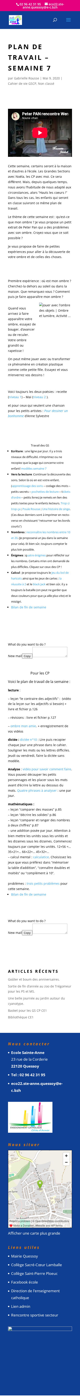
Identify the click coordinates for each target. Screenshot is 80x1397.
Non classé (46, 83)
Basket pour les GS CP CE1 (27, 1010)
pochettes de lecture (45, 492)
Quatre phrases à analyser (37, 790)
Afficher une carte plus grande (34, 1233)
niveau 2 (39, 397)
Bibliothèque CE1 (21, 1017)
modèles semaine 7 (33, 468)
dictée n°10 (28, 739)
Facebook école (24, 1282)
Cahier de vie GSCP (22, 83)
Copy (27, 656)
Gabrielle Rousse (26, 78)
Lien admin (20, 1306)
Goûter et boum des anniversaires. (34, 979)
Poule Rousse (31, 509)
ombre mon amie (23, 726)
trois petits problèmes (43, 883)
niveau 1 (15, 397)
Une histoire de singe (56, 509)
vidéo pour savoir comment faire (47, 769)
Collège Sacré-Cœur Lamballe (36, 1264)
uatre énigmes (36, 555)
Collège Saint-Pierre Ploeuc (34, 1273)
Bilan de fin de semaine (28, 607)
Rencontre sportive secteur (34, 1315)
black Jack (39, 584)
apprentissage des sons (27, 486)
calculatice (41, 857)
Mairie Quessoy (24, 1256)
